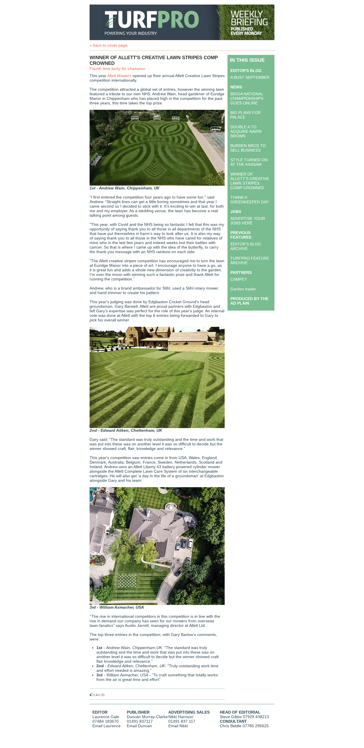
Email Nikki (178, 726)
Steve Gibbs (231, 716)
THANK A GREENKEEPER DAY (249, 199)
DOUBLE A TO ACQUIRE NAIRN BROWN (246, 131)
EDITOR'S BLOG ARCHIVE (245, 246)
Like (97, 695)
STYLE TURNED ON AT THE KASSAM (249, 162)
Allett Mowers (119, 75)
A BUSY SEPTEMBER (250, 77)
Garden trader (243, 289)
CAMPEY (238, 279)
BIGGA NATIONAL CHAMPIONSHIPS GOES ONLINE (246, 98)
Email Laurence (106, 726)
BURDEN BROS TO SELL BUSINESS (248, 147)
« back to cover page (108, 45)
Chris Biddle (230, 726)
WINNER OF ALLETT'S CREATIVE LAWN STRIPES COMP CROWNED (249, 181)
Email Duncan (139, 726)
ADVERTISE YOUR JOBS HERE (247, 220)
